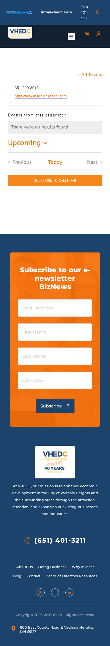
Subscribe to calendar (55, 180)
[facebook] (55, 592)
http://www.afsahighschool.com (41, 96)
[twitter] (41, 592)
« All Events (90, 74)
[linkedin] (69, 592)
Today (55, 162)
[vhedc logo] (20, 30)
